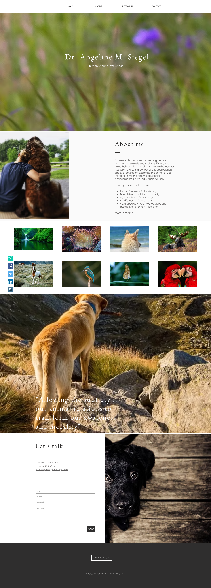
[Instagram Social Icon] (10, 289)
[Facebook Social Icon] (10, 266)
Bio (131, 212)
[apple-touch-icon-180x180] (10, 258)
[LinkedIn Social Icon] (10, 281)
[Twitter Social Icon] (10, 274)
